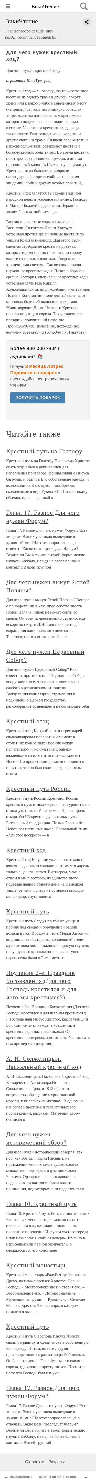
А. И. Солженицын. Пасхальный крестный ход (43, 1062)
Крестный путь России (38, 788)
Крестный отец (27, 721)
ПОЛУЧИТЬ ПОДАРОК (37, 397)
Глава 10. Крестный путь (41, 1203)
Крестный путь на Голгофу (44, 451)
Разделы (56, 1462)
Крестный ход (26, 850)
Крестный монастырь (36, 1265)
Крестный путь (27, 911)
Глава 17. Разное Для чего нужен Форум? (43, 516)
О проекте (34, 1462)
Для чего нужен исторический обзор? (36, 1138)
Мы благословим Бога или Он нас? (36, 1477)
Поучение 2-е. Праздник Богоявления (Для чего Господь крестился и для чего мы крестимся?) (41, 984)
